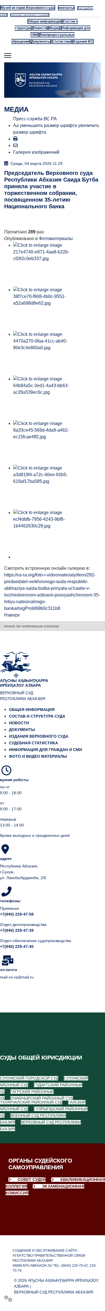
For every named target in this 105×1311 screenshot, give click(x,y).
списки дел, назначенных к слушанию (30, 15)
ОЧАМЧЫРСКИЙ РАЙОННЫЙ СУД (41, 1098)
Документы (40, 41)
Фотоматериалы (56, 238)
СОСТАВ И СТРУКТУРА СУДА (37, 716)
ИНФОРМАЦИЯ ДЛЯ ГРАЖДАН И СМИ (45, 749)
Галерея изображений (36, 152)
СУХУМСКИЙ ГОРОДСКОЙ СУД (29, 1078)
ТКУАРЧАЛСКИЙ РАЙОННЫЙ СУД (31, 1102)
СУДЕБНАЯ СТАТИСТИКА (33, 743)
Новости (40, 28)
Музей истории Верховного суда (28, 8)
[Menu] (7, 55)
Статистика (61, 41)
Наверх (12, 615)
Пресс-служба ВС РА (35, 118)
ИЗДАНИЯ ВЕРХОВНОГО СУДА (38, 736)
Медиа (54, 28)
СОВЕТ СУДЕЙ (31, 1179)
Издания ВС (83, 41)
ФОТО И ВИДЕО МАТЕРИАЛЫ (38, 756)
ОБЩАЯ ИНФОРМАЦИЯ (32, 709)
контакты (66, 8)
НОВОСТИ (19, 723)
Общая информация (44, 21)
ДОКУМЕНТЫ (22, 729)
